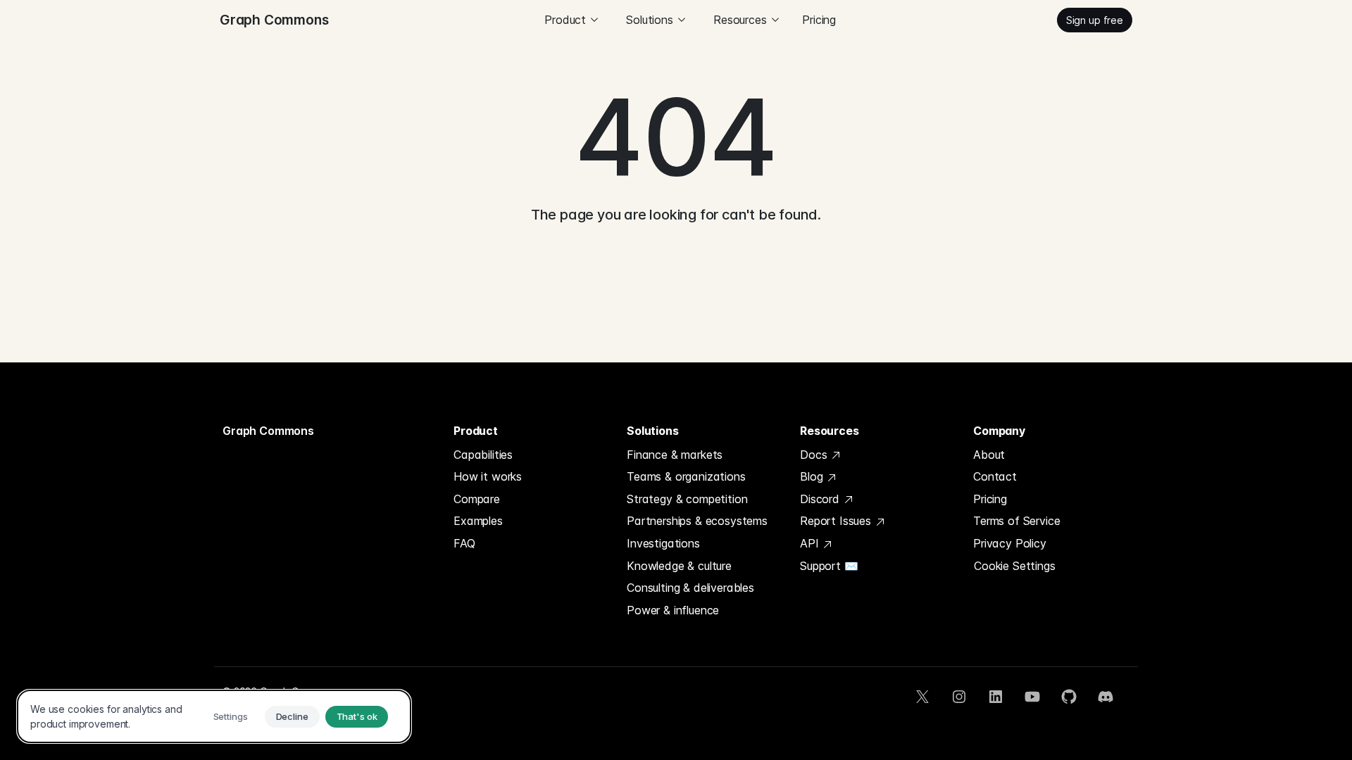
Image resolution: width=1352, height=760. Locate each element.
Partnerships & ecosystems (697, 521)
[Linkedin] (995, 696)
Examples (478, 521)
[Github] (1069, 696)
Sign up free (1094, 20)
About (989, 455)
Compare (476, 499)
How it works (487, 476)
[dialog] (214, 716)
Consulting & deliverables (690, 588)
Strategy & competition (687, 499)
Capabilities (483, 455)
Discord (821, 499)
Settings (230, 716)
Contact (995, 476)
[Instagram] (959, 696)
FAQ (464, 543)
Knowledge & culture (679, 566)
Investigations (663, 543)
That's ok (357, 716)
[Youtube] (1032, 696)
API (811, 543)
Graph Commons (268, 431)
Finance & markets (674, 455)
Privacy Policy (1009, 543)
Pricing (819, 20)
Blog (813, 476)
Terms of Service (1016, 521)
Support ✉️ (829, 566)
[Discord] (1105, 696)
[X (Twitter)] (922, 696)
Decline (292, 716)
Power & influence (673, 610)
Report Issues (837, 521)
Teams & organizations (686, 476)
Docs (815, 455)
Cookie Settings (1015, 565)
